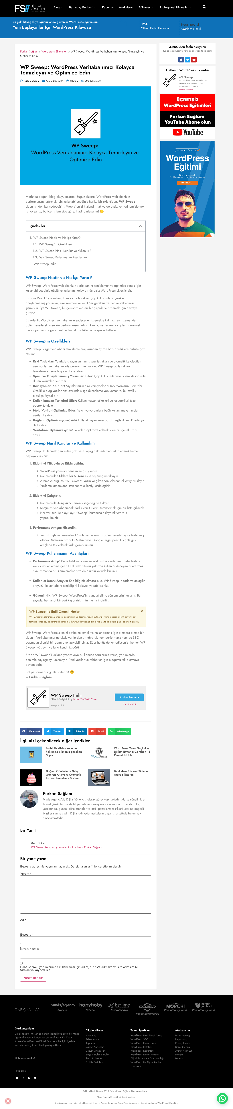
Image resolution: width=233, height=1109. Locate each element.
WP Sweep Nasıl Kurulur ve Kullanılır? (65, 250)
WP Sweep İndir (45, 263)
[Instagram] (23, 1077)
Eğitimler (144, 7)
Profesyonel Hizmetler (174, 7)
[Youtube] (194, 59)
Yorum (25, 873)
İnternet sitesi (29, 949)
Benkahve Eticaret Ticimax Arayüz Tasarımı (131, 773)
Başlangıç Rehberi (80, 7)
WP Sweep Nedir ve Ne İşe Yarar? (57, 237)
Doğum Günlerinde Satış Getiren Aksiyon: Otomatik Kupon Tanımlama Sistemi (63, 774)
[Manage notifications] (8, 1101)
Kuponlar (108, 7)
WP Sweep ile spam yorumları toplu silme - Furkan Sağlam (66, 847)
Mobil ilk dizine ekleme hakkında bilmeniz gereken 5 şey (64, 751)
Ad (23, 919)
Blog (57, 7)
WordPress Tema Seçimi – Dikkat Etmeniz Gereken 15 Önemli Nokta (132, 751)
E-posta (26, 934)
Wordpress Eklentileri (54, 51)
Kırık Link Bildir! (130, 704)
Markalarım (126, 7)
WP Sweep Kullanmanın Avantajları (63, 257)
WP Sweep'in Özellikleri (55, 244)
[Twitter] (187, 59)
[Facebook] (181, 59)
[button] (204, 7)
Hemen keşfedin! (186, 89)
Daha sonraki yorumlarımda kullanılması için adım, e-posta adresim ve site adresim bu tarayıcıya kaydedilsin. (79, 968)
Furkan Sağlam (29, 51)
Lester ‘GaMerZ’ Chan (84, 699)
